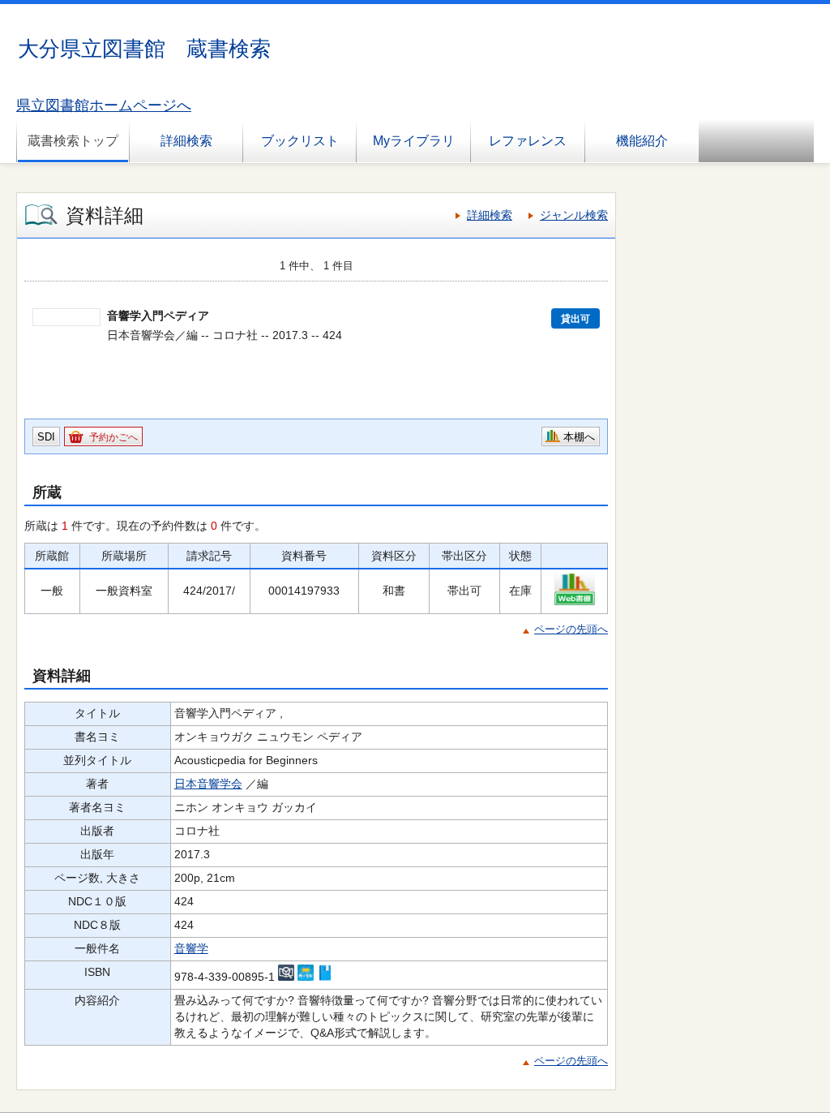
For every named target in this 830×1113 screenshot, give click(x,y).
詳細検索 (186, 141)
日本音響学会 (208, 783)
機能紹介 (642, 141)
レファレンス (528, 141)
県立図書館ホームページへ (103, 105)
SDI (46, 437)
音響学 (191, 948)
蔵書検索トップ (73, 141)
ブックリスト (300, 141)
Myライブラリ (414, 141)
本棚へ (579, 437)
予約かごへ (113, 437)
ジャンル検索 (574, 214)
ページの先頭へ (571, 629)
